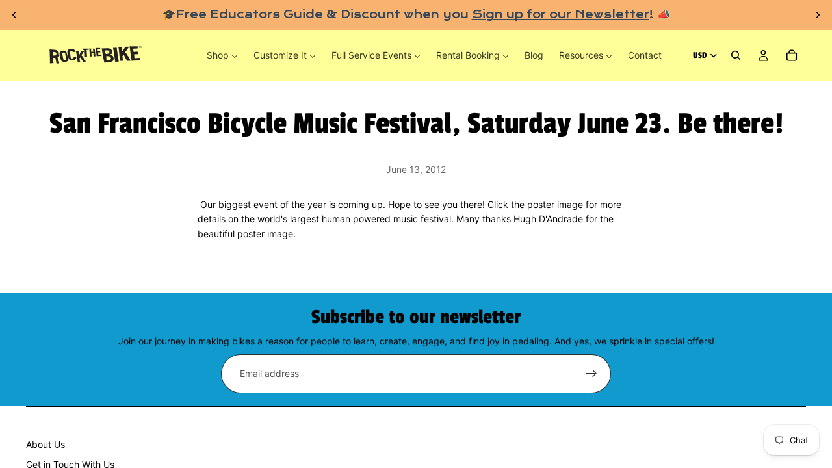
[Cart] (791, 56)
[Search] (736, 56)
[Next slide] (817, 15)
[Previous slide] (14, 15)
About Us (45, 444)
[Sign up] (591, 373)
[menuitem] (222, 55)
